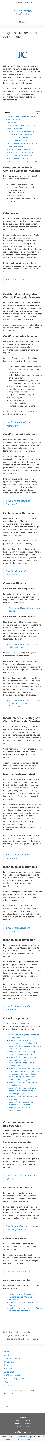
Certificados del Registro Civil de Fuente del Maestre (21, 127)
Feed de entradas (22, 1420)
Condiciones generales (14, 1378)
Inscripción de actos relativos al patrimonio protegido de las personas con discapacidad (25, 1091)
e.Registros (22, 11)
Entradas (8, 1365)
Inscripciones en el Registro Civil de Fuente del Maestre (21, 144)
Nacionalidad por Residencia (21, 1294)
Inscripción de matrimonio (22, 152)
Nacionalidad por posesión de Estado (25, 1308)
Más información (18, 1439)
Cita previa (11, 122)
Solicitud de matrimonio (18, 1271)
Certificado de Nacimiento (22, 131)
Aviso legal (28, 3)
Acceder (22, 1417)
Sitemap (8, 1385)
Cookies (7, 1382)
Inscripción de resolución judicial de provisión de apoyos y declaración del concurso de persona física (24, 1071)
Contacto (19, 3)
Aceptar (28, 1439)
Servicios (8, 1355)
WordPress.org (22, 1426)
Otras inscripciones (19, 158)
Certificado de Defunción (22, 137)
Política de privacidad (13, 1375)
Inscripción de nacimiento (21, 149)
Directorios (9, 1362)
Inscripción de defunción (21, 155)
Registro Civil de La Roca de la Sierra (22, 1339)
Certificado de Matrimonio (22, 134)
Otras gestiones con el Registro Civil (22, 161)
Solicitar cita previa (16, 279)
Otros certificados (19, 140)
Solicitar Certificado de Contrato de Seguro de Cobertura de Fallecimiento (24, 703)
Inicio (6, 1352)
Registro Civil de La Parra (17, 1335)
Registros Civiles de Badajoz (18, 1332)
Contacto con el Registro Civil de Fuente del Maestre (20, 118)
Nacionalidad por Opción (19, 1311)
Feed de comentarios (22, 1423)
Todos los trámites (12, 1358)
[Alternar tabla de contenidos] (36, 113)
